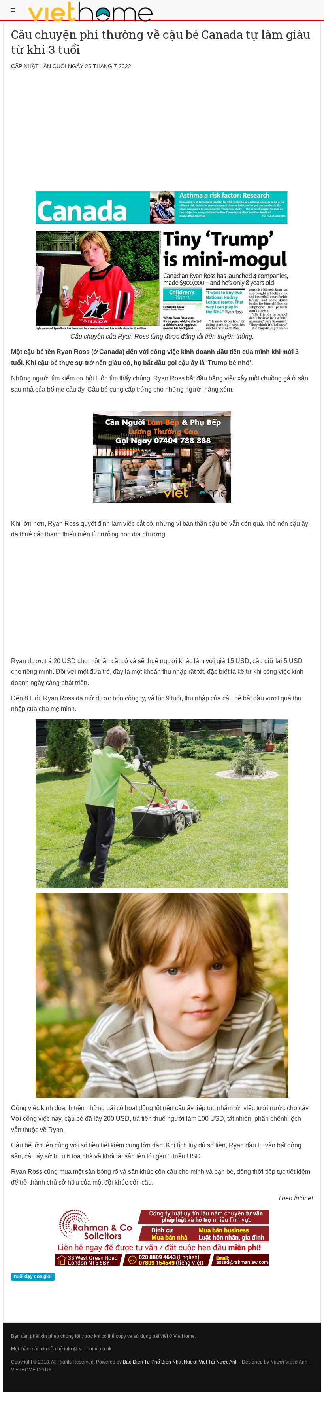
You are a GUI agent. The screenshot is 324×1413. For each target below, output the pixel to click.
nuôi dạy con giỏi (32, 1276)
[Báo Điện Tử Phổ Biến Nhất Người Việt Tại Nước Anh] (91, 10)
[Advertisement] (162, 135)
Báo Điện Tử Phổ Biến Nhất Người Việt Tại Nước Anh (180, 1362)
